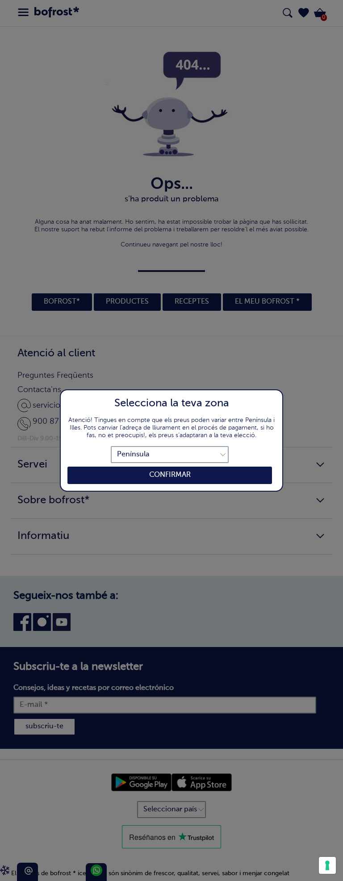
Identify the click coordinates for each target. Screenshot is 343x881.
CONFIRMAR (170, 475)
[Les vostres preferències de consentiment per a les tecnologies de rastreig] (327, 865)
